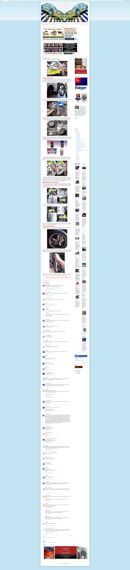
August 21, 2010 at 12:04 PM (49, 464)
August (77, 138)
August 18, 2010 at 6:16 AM (49, 459)
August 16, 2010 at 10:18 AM (49, 289)
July (77, 152)
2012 (76, 130)
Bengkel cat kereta (83, 22)
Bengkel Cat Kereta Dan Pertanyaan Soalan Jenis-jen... (81, 143)
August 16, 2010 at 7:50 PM (49, 359)
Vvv (45, 522)
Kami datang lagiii (78, 141)
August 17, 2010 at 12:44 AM (49, 374)
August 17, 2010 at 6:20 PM (49, 442)
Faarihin (46, 406)
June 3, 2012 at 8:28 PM (48, 492)
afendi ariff (46, 362)
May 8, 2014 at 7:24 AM (48, 519)
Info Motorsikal (60, 22)
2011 (76, 131)
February (77, 158)
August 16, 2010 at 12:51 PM (49, 322)
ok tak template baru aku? (48, 396)
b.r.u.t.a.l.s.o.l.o (47, 372)
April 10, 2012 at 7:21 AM (48, 484)
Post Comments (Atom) (49, 537)
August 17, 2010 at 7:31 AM (49, 397)
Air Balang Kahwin (53, 24)
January (77, 159)
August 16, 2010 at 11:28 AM (49, 300)
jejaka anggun (47, 462)
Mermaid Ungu (47, 400)
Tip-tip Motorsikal (48, 22)
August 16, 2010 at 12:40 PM (49, 305)
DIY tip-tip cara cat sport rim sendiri (81, 144)
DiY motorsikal (71, 22)
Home (43, 22)
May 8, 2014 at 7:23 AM (48, 513)
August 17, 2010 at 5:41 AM (49, 386)
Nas (45, 389)
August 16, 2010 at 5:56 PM (49, 332)
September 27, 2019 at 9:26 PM (49, 525)
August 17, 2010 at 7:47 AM (49, 403)
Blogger (69, 563)
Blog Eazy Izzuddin (47, 432)
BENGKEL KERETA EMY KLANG (84, 295)
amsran (46, 481)
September (77, 137)
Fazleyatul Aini (47, 335)
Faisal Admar (47, 426)
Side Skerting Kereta (45, 24)
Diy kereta (77, 22)
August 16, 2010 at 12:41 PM (49, 316)
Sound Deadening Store (48, 528)
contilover (83, 165)
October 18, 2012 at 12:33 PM (49, 507)
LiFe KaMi (46, 319)
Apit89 (46, 503)
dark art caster (84, 246)
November (77, 135)
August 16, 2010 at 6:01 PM (49, 337)
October (77, 136)
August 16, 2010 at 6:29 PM (49, 342)
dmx (45, 355)
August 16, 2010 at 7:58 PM (49, 364)
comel (46, 467)
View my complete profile (78, 116)
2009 (76, 161)
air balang (83, 279)
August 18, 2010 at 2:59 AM (49, 449)
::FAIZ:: (46, 367)
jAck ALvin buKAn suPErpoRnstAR (50, 438)
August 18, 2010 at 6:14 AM (49, 454)
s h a (45, 340)
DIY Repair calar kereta (79, 149)
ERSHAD (46, 345)
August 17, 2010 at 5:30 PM (49, 435)
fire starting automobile (81, 360)
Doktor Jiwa (84, 262)
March (77, 157)
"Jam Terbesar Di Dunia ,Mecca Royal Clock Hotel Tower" (53, 288)
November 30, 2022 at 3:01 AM (49, 532)
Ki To (45, 445)
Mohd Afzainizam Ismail (79, 357)
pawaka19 (46, 284)
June (77, 153)
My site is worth (78, 372)
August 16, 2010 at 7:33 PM (49, 347)
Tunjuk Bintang (47, 383)
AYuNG (46, 475)
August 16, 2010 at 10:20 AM (49, 295)
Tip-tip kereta (54, 22)
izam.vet (83, 227)
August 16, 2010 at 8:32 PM (49, 369)
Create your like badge (84, 362)
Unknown (46, 330)
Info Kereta (66, 22)
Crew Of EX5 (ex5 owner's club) (84, 326)
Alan (45, 350)
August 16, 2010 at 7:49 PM (49, 352)
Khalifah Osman (47, 487)
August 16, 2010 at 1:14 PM (49, 327)
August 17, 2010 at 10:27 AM (49, 411)
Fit (45, 377)
